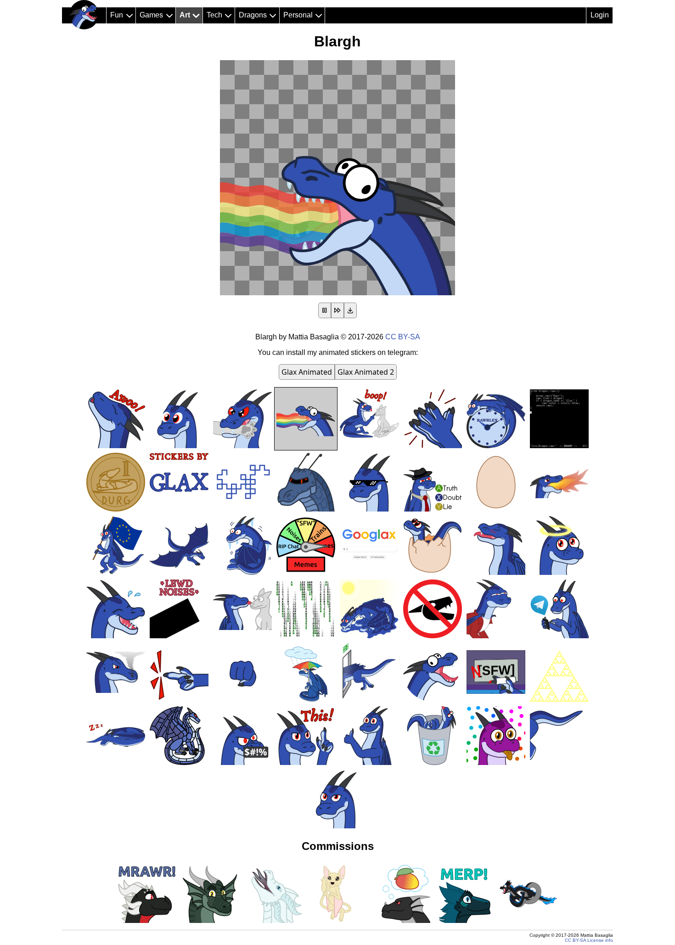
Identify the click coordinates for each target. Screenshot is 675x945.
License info (600, 940)
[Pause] (324, 310)
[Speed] (337, 310)
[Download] (350, 310)
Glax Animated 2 (366, 372)
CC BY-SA (402, 337)
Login (600, 15)
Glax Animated (306, 372)
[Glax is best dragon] (84, 14)
